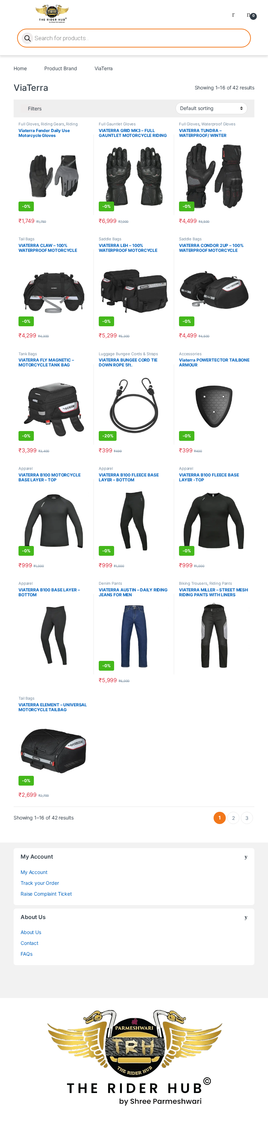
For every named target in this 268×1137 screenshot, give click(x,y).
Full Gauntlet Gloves (117, 124)
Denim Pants (110, 583)
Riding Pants (220, 583)
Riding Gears (52, 124)
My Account (34, 872)
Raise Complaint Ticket (46, 894)
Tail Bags (26, 238)
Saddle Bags (110, 238)
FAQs (26, 954)
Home (20, 68)
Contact (29, 943)
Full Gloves (28, 124)
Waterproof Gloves (218, 124)
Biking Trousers (193, 583)
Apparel (25, 468)
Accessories (190, 353)
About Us (31, 932)
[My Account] (236, 14)
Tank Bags (27, 353)
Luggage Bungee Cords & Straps (128, 353)
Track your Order (40, 883)
